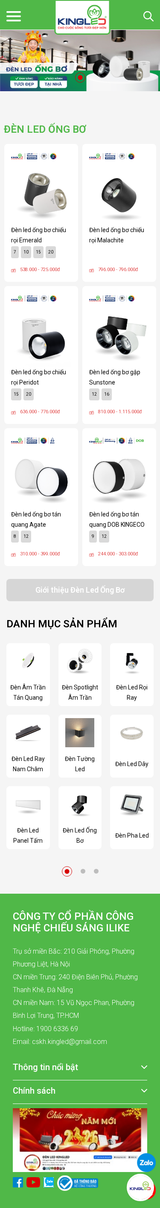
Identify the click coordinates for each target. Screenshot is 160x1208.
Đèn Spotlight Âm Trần (80, 692)
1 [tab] (80, 77)
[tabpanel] (80, 60)
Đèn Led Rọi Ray (132, 692)
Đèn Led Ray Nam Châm (28, 764)
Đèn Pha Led (132, 835)
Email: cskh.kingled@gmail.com (60, 1042)
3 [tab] (96, 871)
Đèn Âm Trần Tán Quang (28, 692)
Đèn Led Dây (131, 764)
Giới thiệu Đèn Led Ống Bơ (80, 589)
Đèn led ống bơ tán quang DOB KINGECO (117, 519)
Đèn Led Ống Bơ (80, 835)
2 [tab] (83, 871)
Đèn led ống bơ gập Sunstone (114, 377)
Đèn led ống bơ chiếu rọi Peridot (38, 377)
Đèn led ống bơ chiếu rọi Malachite (116, 235)
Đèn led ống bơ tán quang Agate (36, 519)
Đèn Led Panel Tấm (28, 835)
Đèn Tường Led (80, 764)
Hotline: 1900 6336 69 (45, 1029)
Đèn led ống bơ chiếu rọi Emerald (38, 235)
